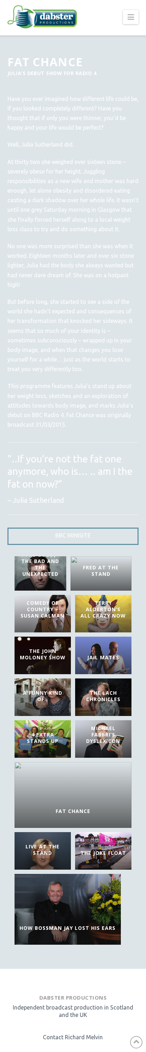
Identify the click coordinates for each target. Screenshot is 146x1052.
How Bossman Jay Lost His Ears (67, 928)
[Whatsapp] (76, 979)
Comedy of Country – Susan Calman (42, 609)
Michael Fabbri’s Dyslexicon (103, 734)
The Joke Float (103, 852)
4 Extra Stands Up (42, 737)
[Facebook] (57, 979)
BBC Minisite (73, 535)
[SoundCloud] (87, 979)
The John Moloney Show (43, 654)
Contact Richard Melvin (73, 1037)
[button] (131, 17)
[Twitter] (66, 979)
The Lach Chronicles (103, 696)
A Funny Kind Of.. (42, 696)
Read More (47, 755)
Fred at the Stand (101, 570)
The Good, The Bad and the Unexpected (40, 564)
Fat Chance (73, 811)
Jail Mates (103, 657)
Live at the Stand (43, 849)
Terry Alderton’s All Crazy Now (103, 609)
